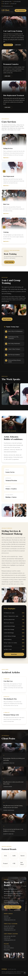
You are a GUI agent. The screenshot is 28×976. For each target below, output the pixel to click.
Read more (5, 157)
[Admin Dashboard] (24, 972)
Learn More (18, 44)
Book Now (14, 654)
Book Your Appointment (12, 907)
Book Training (9, 262)
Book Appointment (20, 10)
